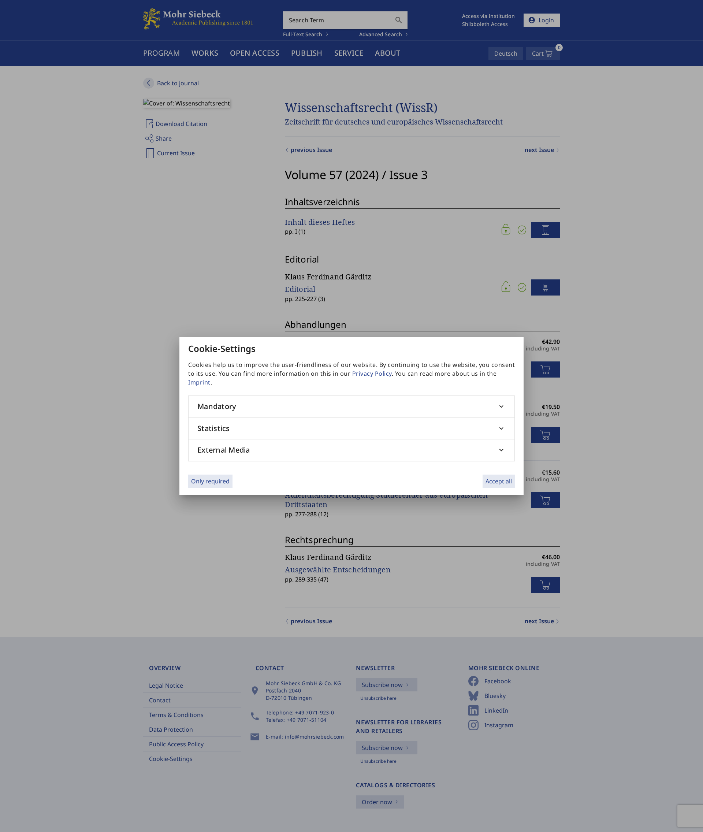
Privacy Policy (372, 373)
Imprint (199, 382)
